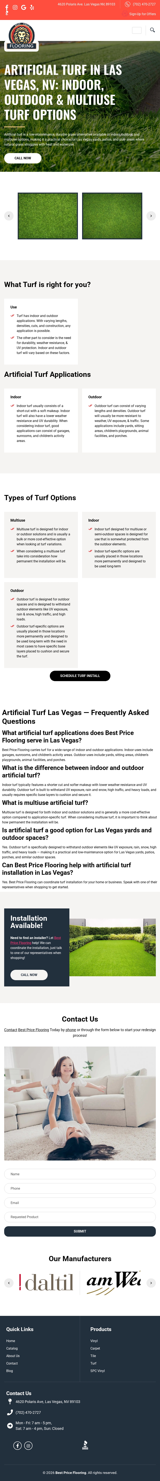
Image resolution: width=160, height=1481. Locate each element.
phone (71, 1030)
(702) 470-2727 (28, 1412)
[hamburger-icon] (136, 30)
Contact (10, 1030)
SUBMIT (80, 1231)
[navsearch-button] (151, 30)
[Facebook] (17, 1445)
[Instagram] (28, 1445)
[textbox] (81, 1217)
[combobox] (80, 1217)
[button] (9, 216)
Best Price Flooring (33, 1030)
